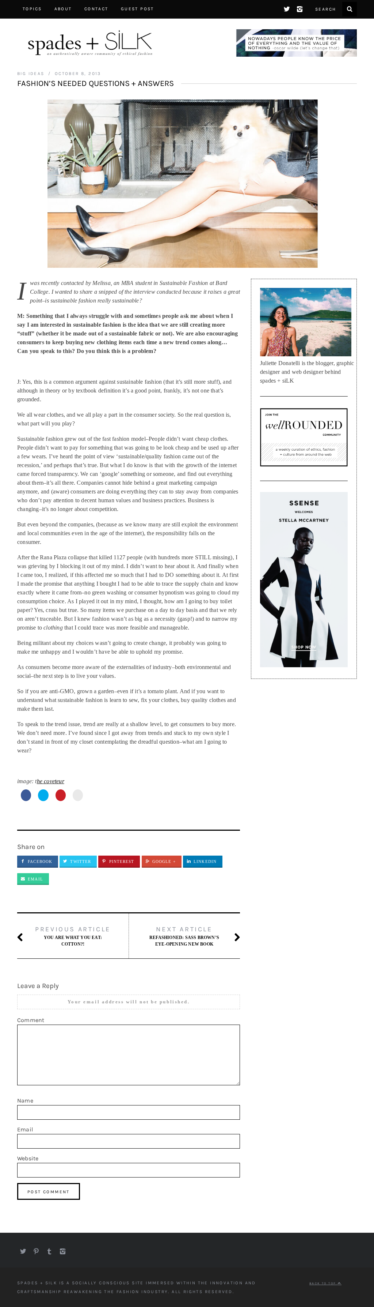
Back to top (323, 1283)
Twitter (80, 861)
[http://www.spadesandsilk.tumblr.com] (49, 1249)
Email (35, 879)
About (63, 8)
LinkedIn (205, 861)
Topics (32, 8)
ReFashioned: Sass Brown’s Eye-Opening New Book (184, 936)
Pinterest (121, 861)
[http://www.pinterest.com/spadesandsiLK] (36, 1249)
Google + (164, 861)
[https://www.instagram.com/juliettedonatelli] (300, 7)
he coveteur (50, 781)
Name (25, 1100)
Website (27, 1158)
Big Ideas (31, 73)
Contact (96, 8)
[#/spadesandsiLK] (23, 1249)
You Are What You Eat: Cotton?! (73, 936)
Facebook (40, 861)
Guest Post (137, 8)
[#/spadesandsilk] (287, 7)
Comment (30, 1020)
